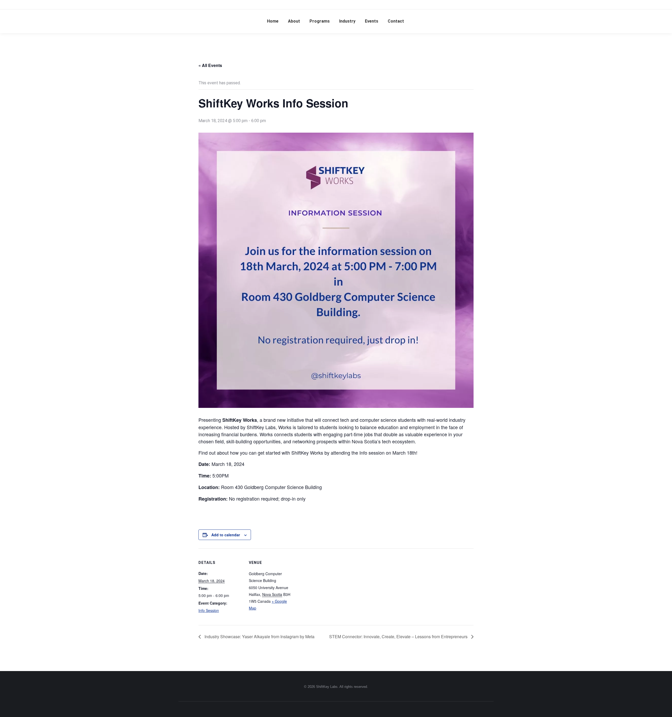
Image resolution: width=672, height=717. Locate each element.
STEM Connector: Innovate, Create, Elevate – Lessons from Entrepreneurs (399, 636)
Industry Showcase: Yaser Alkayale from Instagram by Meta (258, 636)
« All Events (210, 65)
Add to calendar (225, 534)
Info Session (208, 610)
